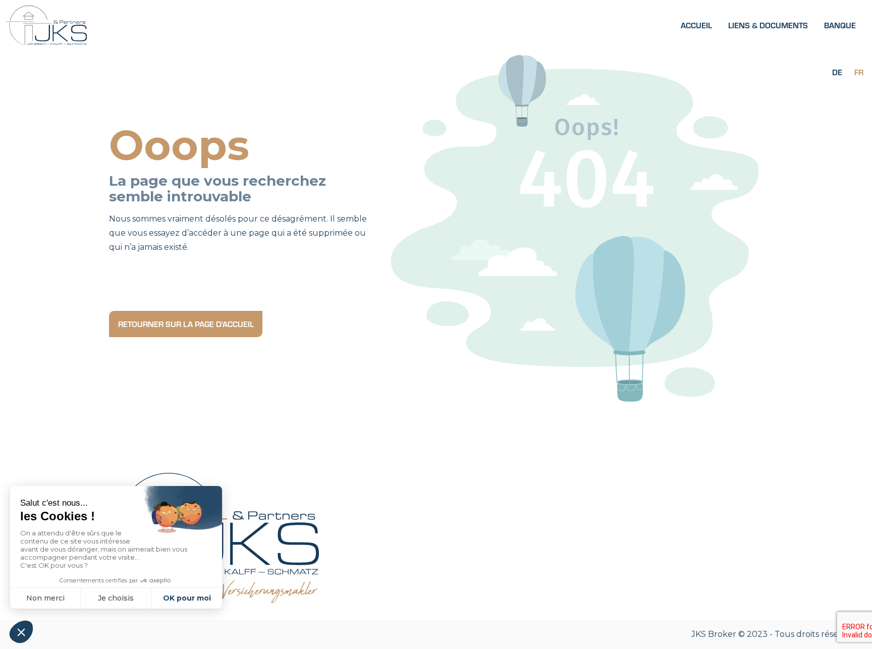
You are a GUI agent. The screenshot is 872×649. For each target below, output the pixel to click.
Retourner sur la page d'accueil (186, 323)
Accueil (696, 25)
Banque (840, 25)
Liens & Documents (768, 25)
